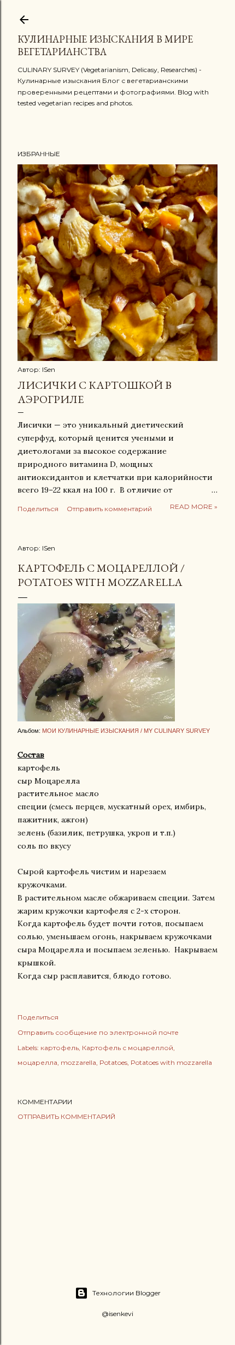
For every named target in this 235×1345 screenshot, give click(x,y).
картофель (59, 1048)
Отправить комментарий (109, 509)
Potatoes (113, 1062)
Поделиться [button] (37, 509)
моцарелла (37, 1062)
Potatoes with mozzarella (171, 1062)
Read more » (194, 506)
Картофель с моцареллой (127, 1048)
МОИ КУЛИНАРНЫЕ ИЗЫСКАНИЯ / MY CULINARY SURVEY (126, 730)
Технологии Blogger (126, 1293)
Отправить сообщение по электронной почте (98, 1032)
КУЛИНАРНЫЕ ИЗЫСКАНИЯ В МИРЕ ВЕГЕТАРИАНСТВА (105, 45)
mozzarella (78, 1062)
